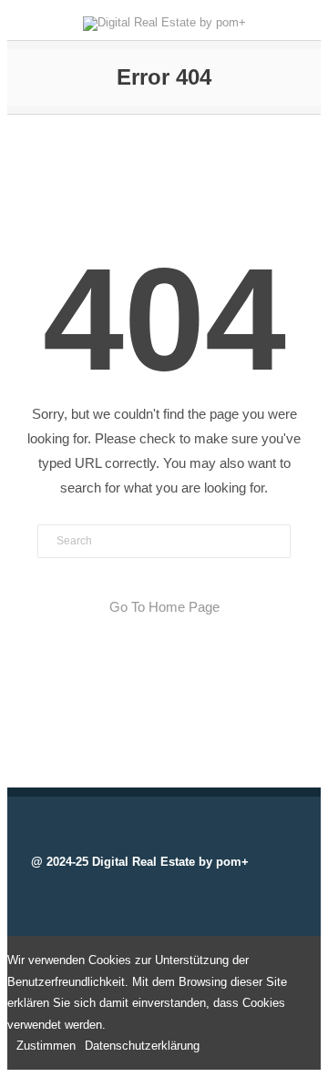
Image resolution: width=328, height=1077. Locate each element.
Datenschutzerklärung (142, 1045)
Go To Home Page (164, 607)
